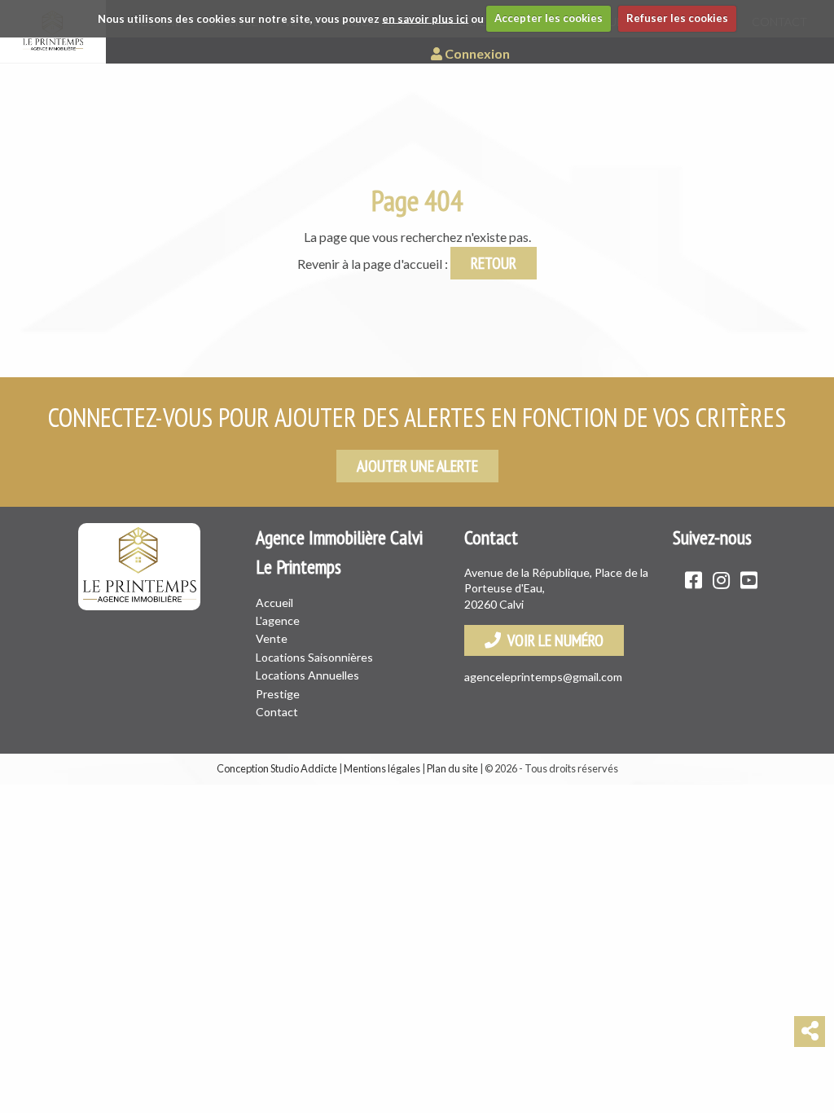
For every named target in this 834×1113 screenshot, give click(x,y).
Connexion (476, 53)
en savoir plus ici (425, 17)
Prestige (278, 694)
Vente (272, 638)
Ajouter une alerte (417, 466)
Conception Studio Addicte (277, 768)
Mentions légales (382, 768)
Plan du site (452, 768)
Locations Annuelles (307, 675)
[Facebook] (693, 580)
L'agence (278, 620)
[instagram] (721, 580)
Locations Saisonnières (314, 657)
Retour (493, 263)
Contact (277, 712)
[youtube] (748, 580)
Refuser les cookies (677, 17)
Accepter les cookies (548, 17)
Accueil (274, 602)
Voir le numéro (552, 640)
